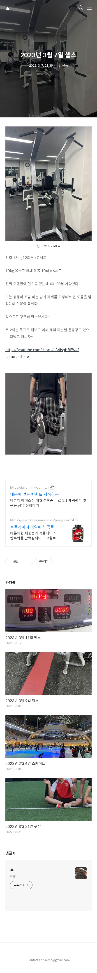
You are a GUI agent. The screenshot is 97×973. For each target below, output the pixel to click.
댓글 (10, 853)
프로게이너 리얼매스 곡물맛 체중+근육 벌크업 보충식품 (34, 527)
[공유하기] (22, 561)
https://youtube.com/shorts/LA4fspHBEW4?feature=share (42, 353)
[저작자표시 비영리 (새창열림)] (57, 561)
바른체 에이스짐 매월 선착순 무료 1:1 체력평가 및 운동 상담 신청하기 (48, 502)
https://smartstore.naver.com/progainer (39, 520)
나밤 (13, 875)
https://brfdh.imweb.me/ (28, 487)
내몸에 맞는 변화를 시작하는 (34, 494)
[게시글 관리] (28, 561)
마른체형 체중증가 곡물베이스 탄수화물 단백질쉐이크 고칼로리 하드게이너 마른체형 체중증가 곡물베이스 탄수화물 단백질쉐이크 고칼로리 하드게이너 (34, 535)
